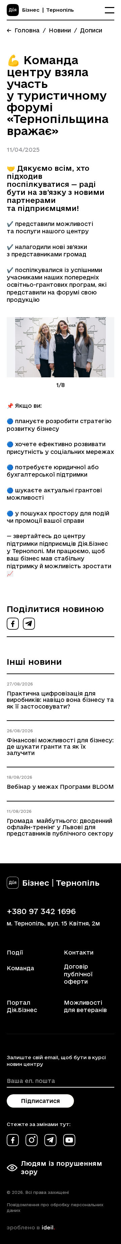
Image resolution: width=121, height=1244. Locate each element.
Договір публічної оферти (78, 974)
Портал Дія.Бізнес (22, 1006)
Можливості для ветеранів (85, 1006)
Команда (20, 968)
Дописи (91, 30)
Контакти (78, 952)
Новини (60, 30)
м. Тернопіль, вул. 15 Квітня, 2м (53, 923)
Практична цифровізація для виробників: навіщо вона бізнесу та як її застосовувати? (60, 699)
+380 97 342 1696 (41, 911)
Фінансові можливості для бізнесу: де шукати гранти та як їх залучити (60, 746)
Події (15, 952)
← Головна (23, 30)
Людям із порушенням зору (61, 1167)
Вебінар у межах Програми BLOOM (60, 786)
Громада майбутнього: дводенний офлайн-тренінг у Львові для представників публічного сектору (60, 827)
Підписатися (40, 1101)
